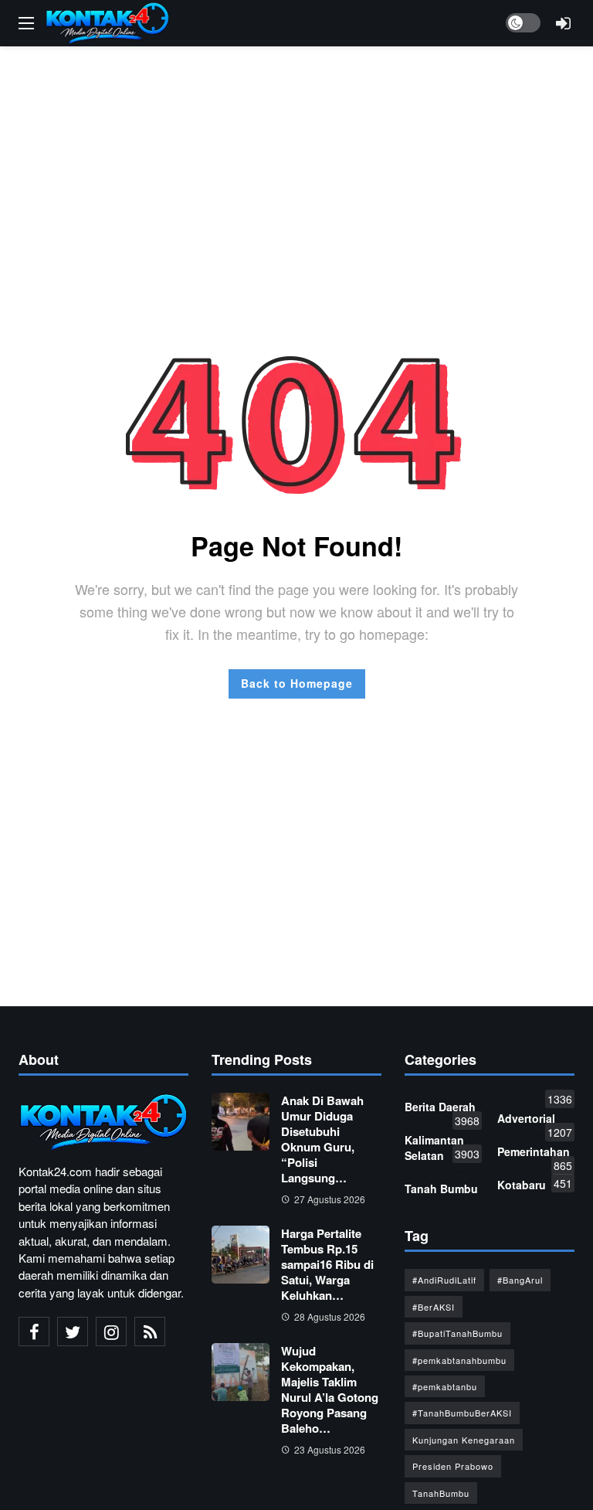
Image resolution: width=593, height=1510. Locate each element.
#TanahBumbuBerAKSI (462, 1412)
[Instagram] (111, 1331)
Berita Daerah (442, 1110)
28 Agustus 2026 (329, 1316)
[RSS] (149, 1331)
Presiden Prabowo (452, 1466)
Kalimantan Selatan (442, 1147)
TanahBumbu (440, 1493)
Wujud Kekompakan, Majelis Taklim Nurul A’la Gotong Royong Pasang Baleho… (329, 1389)
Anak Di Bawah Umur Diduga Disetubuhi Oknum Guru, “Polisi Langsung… (322, 1139)
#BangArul (520, 1280)
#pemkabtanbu (444, 1386)
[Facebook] (34, 1331)
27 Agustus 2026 (329, 1199)
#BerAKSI (433, 1307)
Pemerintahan (534, 1154)
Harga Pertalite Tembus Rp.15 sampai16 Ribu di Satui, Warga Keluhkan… (327, 1264)
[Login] (562, 23)
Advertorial (534, 1121)
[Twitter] (72, 1331)
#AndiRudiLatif (444, 1280)
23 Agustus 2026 (329, 1449)
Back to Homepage (297, 683)
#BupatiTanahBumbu (457, 1333)
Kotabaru (534, 1183)
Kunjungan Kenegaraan (463, 1439)
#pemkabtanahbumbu (459, 1360)
